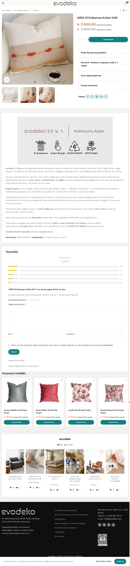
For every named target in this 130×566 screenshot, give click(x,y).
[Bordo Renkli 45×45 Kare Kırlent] (49, 392)
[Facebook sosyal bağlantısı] (88, 96)
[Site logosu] (65, 3)
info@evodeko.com (113, 519)
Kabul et (120, 561)
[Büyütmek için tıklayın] (7, 80)
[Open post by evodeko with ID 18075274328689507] (55, 461)
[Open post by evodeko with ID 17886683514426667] (75, 461)
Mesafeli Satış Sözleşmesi (66, 528)
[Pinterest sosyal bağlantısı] (97, 96)
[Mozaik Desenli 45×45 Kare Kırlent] (113, 392)
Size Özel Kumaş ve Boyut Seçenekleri (71, 515)
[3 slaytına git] (40, 82)
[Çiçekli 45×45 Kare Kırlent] (81, 392)
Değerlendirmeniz (17, 304)
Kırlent (35, 10)
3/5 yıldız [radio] (35, 300)
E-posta (70, 334)
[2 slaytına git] (37, 82)
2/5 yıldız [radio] (33, 300)
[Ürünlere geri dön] (123, 10)
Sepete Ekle (108, 39)
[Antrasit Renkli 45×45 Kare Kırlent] (17, 392)
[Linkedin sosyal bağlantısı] (101, 96)
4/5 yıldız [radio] (37, 300)
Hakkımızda (59, 532)
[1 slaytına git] (35, 82)
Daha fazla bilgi (104, 561)
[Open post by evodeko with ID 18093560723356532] (115, 461)
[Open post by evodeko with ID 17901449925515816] (15, 461)
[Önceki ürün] (120, 10)
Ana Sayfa (6, 10)
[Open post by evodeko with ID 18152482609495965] (95, 461)
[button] (4, 48)
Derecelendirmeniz (18, 300)
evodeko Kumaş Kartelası (66, 510)
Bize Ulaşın (59, 536)
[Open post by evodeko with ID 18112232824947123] (35, 461)
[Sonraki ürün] (126, 10)
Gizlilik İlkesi (60, 519)
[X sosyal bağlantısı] (92, 96)
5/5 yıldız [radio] (39, 300)
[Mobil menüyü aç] (3, 3)
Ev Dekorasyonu (21, 10)
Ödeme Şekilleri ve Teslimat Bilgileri (70, 523)
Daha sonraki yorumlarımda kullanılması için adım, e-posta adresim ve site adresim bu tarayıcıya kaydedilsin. (62, 345)
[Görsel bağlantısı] (18, 511)
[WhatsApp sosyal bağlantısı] (106, 96)
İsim (11, 334)
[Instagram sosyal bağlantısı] (109, 525)
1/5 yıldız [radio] (31, 300)
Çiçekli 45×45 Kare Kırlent (79, 410)
